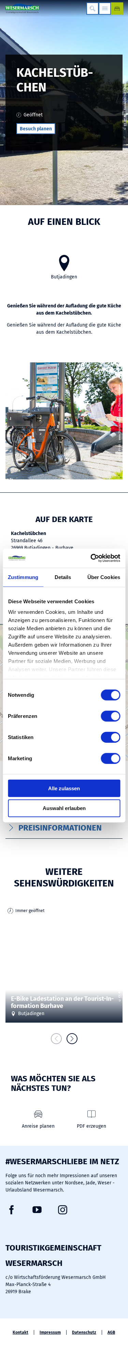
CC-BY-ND (125, 120)
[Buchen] (117, 8)
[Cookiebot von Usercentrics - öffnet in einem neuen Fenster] (91, 558)
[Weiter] (72, 1038)
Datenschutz (84, 1332)
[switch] (110, 715)
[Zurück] (56, 1038)
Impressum (50, 1332)
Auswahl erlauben (64, 808)
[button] (35, 128)
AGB (111, 1332)
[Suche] (92, 8)
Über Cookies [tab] (103, 577)
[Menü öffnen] (105, 8)
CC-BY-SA (119, 991)
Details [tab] (63, 577)
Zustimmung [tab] (23, 577)
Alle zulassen (64, 788)
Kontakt (20, 1332)
